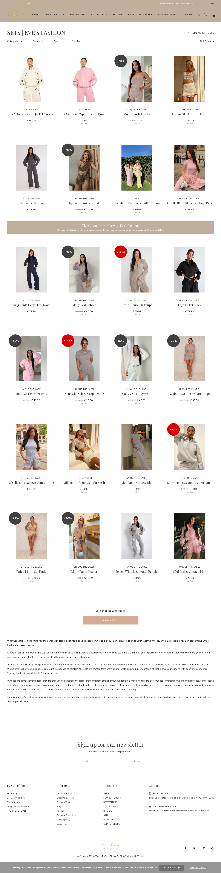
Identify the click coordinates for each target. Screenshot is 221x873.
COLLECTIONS (99, 14)
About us (61, 810)
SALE (131, 14)
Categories (13, 41)
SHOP (35, 14)
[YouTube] (212, 848)
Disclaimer (62, 824)
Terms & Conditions (66, 815)
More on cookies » (198, 868)
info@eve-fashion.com (164, 806)
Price (56, 41)
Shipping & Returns (66, 797)
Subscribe (136, 761)
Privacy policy (63, 819)
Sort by (76, 41)
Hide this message (171, 868)
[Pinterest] (204, 848)
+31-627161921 (160, 793)
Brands (36, 41)
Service (189, 14)
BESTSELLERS (78, 14)
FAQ (59, 806)
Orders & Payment (66, 793)
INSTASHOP (146, 14)
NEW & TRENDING (54, 14)
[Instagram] (194, 848)
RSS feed (139, 856)
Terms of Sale (64, 802)
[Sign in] (198, 14)
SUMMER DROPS (167, 14)
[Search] (205, 14)
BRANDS (117, 14)
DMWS (123, 856)
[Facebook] (185, 848)
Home (194, 32)
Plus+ (131, 856)
